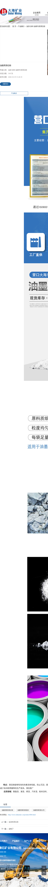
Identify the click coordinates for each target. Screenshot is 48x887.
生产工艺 (28, 841)
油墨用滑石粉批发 (23, 810)
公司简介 (3, 841)
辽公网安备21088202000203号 (35, 873)
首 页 (14, 26)
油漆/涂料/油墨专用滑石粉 (35, 26)
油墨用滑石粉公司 (38, 810)
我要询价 (5, 84)
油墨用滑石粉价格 (7, 810)
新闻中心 (40, 841)
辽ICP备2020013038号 (15, 869)
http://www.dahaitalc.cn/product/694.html (22, 815)
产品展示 (21, 26)
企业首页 (36, 14)
